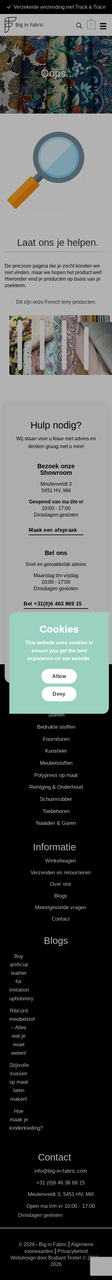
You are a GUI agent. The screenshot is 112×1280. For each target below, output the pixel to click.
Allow (59, 676)
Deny (59, 694)
